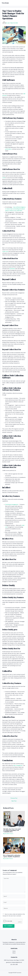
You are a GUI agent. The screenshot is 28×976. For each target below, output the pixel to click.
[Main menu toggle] (24, 2)
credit (3, 177)
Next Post (14, 801)
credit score (5, 251)
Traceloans (5, 3)
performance (8, 149)
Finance (11, 833)
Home (14, 951)
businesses (12, 268)
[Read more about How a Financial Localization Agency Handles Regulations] (14, 845)
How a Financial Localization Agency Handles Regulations (11, 855)
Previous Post (14, 798)
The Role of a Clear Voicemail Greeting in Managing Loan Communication (12, 830)
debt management (18, 765)
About (14, 953)
